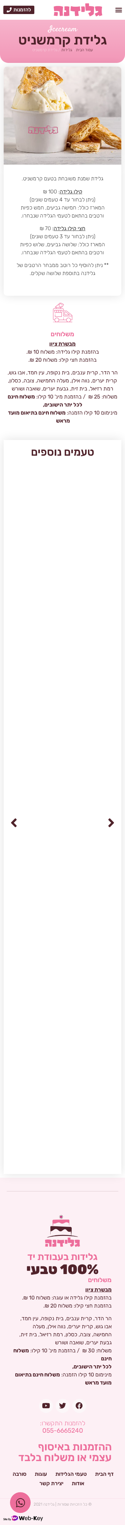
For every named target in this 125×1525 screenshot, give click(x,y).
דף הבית (104, 1474)
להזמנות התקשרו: (62, 1427)
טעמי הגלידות (71, 1474)
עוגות (41, 1474)
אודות (78, 1483)
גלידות (66, 50)
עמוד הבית (84, 50)
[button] (118, 9)
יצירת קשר (51, 1483)
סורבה (19, 1474)
